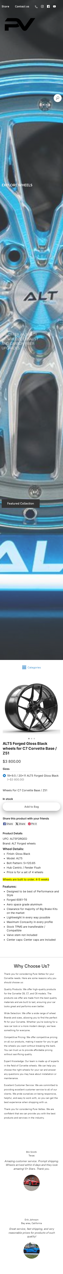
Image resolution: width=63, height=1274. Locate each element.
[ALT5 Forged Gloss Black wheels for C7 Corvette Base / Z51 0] (31, 707)
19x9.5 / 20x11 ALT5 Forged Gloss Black (33, 777)
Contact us (22, 6)
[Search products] (58, 98)
